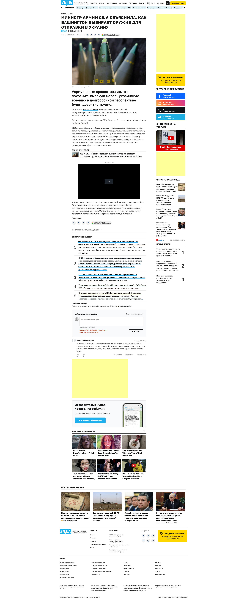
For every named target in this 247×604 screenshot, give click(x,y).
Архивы (92, 535)
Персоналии (96, 574)
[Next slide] (184, 7)
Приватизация (64, 574)
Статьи (101, 3)
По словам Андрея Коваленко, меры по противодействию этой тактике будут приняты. (111, 296)
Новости (94, 3)
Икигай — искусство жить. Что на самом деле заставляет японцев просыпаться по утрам (167, 187)
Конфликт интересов (99, 568)
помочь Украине (90, 109)
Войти (162, 3)
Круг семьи (159, 568)
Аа (167, 3)
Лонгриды (133, 3)
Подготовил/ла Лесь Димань (85, 230)
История (158, 565)
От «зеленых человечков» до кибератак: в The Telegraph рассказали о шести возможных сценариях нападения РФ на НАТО (166, 229)
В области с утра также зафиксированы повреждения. (112, 277)
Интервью (123, 3)
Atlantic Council (80, 123)
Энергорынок (64, 571)
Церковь (126, 571)
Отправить (136, 331)
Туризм (157, 571)
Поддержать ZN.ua (178, 3)
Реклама (93, 541)
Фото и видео (112, 3)
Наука (126, 562)
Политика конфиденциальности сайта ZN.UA (172, 597)
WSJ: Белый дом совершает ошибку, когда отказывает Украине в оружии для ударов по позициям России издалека (111, 155)
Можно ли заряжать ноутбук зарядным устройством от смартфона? (164, 279)
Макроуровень (64, 568)
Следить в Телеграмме (91, 420)
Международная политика (68, 565)
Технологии (127, 565)
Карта (92, 547)
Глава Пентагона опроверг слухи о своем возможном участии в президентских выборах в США (166, 213)
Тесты (141, 3)
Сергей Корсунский (70, 520)
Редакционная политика (98, 544)
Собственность (160, 574)
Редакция (93, 538)
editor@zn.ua (120, 552)
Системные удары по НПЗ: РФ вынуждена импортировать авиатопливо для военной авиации (165, 200)
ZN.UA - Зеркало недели (171, 147)
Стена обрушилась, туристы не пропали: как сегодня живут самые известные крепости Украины (168, 252)
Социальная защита (98, 562)
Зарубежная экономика (99, 565)
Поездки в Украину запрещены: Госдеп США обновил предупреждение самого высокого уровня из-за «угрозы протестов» (167, 265)
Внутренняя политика (67, 562)
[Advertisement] (100, 378)
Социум (157, 562)
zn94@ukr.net (113, 547)
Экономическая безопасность (102, 571)
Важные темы (67, 8)
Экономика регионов (67, 577)
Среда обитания (129, 568)
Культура (127, 574)
